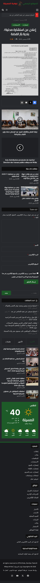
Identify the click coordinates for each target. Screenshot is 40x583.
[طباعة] (22, 102)
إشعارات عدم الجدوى (31, 472)
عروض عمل (34, 479)
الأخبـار (36, 509)
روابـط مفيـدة (32, 570)
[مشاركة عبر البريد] (26, 102)
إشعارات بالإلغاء (33, 469)
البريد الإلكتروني (33, 254)
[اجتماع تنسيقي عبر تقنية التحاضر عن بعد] (32, 362)
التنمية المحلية (33, 516)
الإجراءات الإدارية (32, 494)
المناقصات (35, 458)
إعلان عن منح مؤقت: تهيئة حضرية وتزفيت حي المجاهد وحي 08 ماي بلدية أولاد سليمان (29, 177)
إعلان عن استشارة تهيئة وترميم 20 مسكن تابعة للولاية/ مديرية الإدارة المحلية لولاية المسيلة (11, 190)
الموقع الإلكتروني (33, 264)
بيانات (36, 455)
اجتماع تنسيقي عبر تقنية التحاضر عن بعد (21, 15)
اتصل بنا (5, 570)
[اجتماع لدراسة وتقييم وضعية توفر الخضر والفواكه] (32, 352)
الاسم (36, 245)
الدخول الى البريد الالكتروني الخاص (27, 542)
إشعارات (16, 20)
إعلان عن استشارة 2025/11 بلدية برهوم (10, 175)
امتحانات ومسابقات (32, 475)
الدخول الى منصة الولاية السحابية (28, 554)
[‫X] (30, 102)
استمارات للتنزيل (32, 491)
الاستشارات (16, 25)
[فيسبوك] (34, 102)
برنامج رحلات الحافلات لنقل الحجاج (30, 199)
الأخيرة (32, 342)
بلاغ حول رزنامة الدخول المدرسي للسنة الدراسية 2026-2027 (14, 369)
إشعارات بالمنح (33, 465)
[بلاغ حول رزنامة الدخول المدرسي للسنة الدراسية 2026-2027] (32, 371)
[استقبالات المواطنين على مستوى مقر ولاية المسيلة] (32, 394)
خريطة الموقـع (22, 570)
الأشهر (20, 342)
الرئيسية (22, 20)
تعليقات (8, 342)
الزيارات (35, 519)
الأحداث (35, 513)
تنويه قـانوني (13, 570)
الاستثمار (35, 526)
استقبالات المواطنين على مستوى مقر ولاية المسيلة (20, 331)
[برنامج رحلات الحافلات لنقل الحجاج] (29, 191)
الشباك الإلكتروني (32, 497)
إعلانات (36, 451)
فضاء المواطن (33, 530)
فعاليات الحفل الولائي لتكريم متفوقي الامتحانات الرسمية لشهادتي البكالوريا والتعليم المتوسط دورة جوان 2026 (21, 325)
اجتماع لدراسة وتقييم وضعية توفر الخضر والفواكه (21, 306)
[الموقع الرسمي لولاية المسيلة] (20, 4)
